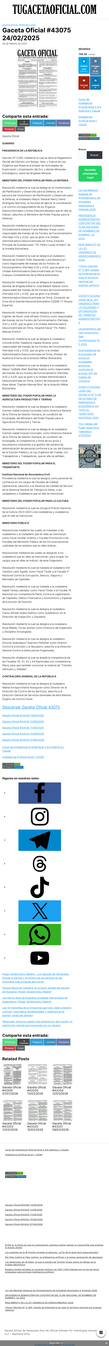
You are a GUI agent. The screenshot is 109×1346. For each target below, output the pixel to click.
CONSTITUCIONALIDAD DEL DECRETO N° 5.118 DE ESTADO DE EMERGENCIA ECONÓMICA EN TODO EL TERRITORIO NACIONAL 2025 (89, 402)
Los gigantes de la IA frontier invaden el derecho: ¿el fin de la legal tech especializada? (51, 1252)
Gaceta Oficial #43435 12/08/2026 (23, 721)
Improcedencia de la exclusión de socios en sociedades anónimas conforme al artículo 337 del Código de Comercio (89, 365)
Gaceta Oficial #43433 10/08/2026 (23, 733)
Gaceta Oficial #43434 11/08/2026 (23, 727)
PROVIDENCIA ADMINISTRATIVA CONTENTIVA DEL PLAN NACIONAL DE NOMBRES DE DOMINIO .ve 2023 (89, 227)
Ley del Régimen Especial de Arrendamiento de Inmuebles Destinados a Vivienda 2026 (51, 1290)
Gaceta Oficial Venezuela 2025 (19, 25)
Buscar (82, 149)
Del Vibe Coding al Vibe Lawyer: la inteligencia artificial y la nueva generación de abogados (54, 1257)
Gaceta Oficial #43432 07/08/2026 (23, 739)
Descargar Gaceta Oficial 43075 (31, 707)
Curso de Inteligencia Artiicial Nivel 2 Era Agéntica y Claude (37, 1150)
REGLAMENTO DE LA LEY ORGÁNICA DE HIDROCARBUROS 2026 (89, 252)
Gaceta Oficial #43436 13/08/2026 (23, 715)
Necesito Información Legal (90, 173)
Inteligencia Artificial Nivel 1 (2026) (23, 757)
